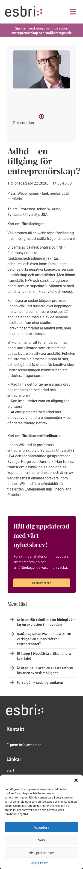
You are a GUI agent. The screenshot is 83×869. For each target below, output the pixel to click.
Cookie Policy (39, 863)
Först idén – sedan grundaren (40, 682)
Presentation (23, 122)
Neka (42, 840)
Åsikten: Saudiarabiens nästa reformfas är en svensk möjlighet (46, 670)
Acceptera (41, 827)
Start (10, 770)
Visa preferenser (41, 853)
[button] (76, 780)
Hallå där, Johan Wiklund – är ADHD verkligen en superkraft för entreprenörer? (44, 639)
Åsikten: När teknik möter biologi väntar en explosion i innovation (46, 622)
